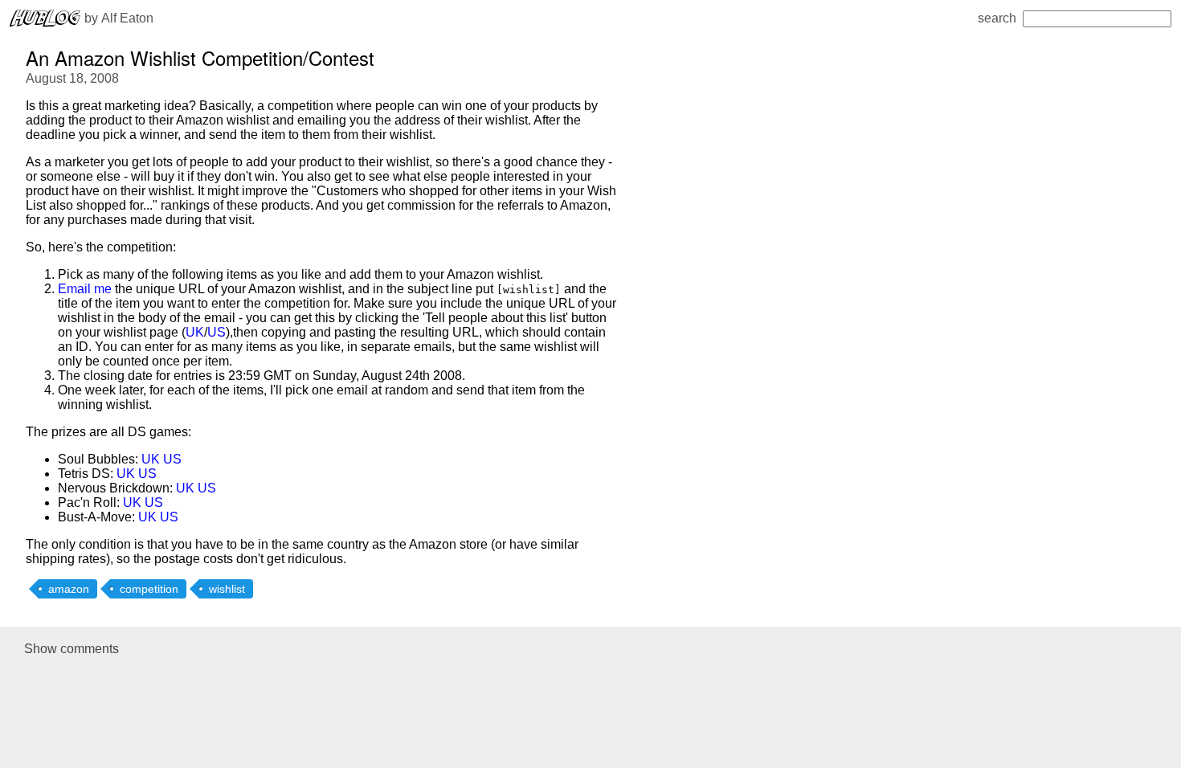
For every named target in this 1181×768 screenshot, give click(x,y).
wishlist (227, 588)
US (216, 332)
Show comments (71, 649)
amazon (68, 588)
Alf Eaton (127, 18)
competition (149, 588)
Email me (85, 289)
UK (195, 332)
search (997, 18)
